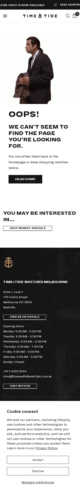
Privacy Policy (47, 448)
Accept (37, 460)
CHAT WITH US (20, 386)
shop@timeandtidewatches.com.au (27, 376)
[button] (25, 179)
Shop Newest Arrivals (28, 228)
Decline (38, 471)
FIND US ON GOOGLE (24, 317)
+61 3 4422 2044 (14, 371)
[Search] (67, 16)
